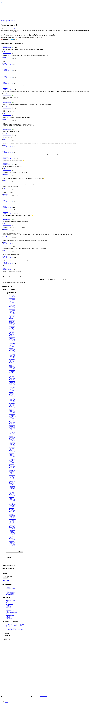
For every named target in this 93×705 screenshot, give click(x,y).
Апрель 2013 (12, 451)
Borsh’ (4, 206)
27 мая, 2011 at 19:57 (7, 251)
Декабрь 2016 (12, 398)
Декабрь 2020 (12, 339)
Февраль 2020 (12, 351)
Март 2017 (11, 394)
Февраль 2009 (12, 512)
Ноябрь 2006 (12, 545)
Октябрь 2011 (12, 473)
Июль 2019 (11, 360)
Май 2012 (11, 465)
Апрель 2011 (12, 481)
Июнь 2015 (11, 420)
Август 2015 (12, 417)
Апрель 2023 (12, 305)
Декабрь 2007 (12, 530)
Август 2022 (12, 315)
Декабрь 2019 (12, 354)
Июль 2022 (11, 316)
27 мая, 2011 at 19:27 (7, 77)
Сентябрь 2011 (12, 475)
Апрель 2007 (12, 539)
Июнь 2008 (11, 522)
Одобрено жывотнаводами (12, 612)
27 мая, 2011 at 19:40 (7, 152)
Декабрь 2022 (12, 310)
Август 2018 (12, 373)
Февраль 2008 (12, 527)
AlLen (4, 51)
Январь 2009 (12, 514)
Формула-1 (8, 617)
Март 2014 (11, 438)
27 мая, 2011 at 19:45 (7, 189)
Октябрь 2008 (12, 517)
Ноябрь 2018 (12, 370)
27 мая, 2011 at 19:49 (7, 225)
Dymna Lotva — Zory (11, 626)
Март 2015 (11, 423)
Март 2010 (11, 497)
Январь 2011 (12, 484)
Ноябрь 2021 (12, 326)
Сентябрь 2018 (12, 372)
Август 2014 (12, 432)
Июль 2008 (11, 521)
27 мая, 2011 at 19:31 (7, 115)
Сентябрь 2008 (12, 519)
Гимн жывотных (10, 593)
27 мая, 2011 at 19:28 (7, 89)
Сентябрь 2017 (12, 387)
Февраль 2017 (12, 395)
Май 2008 (11, 523)
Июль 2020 (11, 345)
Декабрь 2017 (12, 383)
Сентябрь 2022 (12, 313)
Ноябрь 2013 (12, 443)
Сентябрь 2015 (12, 416)
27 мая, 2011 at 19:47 (7, 219)
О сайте (8, 589)
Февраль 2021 (12, 337)
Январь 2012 (12, 470)
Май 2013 (11, 450)
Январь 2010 (12, 499)
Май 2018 (11, 377)
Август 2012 (12, 461)
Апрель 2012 (12, 466)
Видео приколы (9, 604)
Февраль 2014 (12, 439)
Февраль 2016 (12, 410)
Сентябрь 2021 (12, 328)
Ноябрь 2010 (12, 487)
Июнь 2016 (11, 405)
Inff (14, 28)
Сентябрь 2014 (12, 431)
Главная (8, 587)
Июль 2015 (11, 418)
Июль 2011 (11, 477)
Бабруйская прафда (10, 600)
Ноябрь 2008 (12, 516)
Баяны (7, 601)
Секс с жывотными (10, 613)
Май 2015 (11, 421)
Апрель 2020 (12, 349)
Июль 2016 (11, 404)
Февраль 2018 (12, 381)
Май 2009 (11, 509)
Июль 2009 (11, 506)
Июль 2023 (11, 301)
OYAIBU (5, 46)
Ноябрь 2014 (12, 428)
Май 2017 (11, 392)
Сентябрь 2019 (12, 357)
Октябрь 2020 (12, 342)
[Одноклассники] (16, 40)
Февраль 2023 (12, 307)
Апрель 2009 (12, 510)
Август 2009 (12, 505)
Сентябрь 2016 (12, 401)
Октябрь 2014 (12, 429)
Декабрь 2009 (12, 500)
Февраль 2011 (12, 483)
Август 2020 (12, 344)
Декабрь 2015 (12, 412)
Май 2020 (11, 348)
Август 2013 (12, 447)
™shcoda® (5, 157)
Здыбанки (8, 606)
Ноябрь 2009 (12, 501)
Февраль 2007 (12, 542)
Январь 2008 (12, 528)
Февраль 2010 (12, 498)
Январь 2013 (12, 455)
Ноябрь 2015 (12, 414)
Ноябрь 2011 (12, 472)
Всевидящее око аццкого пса (8, 20)
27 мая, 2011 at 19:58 (7, 263)
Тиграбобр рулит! (10, 615)
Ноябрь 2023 (12, 296)
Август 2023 (12, 300)
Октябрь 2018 (12, 371)
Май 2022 (11, 318)
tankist (4, 63)
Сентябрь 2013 (12, 445)
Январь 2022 (12, 323)
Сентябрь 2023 (12, 299)
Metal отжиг (9, 618)
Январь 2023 (12, 309)
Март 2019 (11, 365)
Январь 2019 (12, 367)
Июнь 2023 (11, 302)
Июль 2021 (11, 331)
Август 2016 (12, 403)
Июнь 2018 (11, 376)
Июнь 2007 (11, 537)
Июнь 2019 (11, 361)
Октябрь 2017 (12, 385)
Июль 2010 (11, 492)
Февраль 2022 (12, 322)
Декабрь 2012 (12, 456)
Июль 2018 (11, 374)
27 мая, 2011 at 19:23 (7, 47)
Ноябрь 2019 (12, 355)
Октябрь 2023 (12, 298)
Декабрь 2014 (12, 427)
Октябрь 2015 (12, 415)
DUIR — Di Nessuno (10, 628)
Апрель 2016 (12, 407)
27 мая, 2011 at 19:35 (7, 135)
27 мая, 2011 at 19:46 (7, 201)
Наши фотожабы (10, 610)
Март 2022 (11, 321)
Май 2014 (11, 436)
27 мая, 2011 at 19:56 (7, 243)
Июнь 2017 (11, 390)
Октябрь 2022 (12, 312)
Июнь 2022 (11, 317)
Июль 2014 (11, 433)
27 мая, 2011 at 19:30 (7, 108)
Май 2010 (11, 494)
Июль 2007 (11, 536)
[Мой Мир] (15, 40)
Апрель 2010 (12, 495)
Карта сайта (9, 591)
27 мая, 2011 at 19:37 (7, 146)
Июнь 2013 (11, 449)
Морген (8, 608)
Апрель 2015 (12, 422)
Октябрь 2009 (12, 503)
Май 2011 (11, 480)
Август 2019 (12, 359)
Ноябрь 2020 (12, 340)
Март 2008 (11, 526)
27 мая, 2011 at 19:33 (7, 120)
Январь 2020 (12, 353)
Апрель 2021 (12, 334)
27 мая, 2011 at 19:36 (7, 140)
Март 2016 (11, 409)
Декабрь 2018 (12, 368)
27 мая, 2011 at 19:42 (7, 164)
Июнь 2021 (11, 332)
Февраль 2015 (12, 425)
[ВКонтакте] (10, 40)
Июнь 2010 (11, 493)
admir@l (5, 57)
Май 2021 (11, 333)
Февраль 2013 (12, 454)
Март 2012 (11, 467)
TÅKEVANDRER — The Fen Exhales (14, 629)
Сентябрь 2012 (12, 460)
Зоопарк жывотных (10, 592)
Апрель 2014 (12, 437)
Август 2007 (12, 534)
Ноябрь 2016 (12, 399)
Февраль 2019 (12, 366)
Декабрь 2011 (12, 471)
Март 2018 (11, 379)
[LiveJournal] (13, 40)
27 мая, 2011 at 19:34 (7, 129)
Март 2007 (11, 541)
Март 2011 (11, 482)
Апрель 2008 (12, 525)
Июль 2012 (11, 462)
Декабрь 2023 (12, 295)
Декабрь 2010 (12, 486)
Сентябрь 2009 (12, 504)
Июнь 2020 (11, 346)
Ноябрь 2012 (12, 458)
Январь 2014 (12, 440)
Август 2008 (12, 520)
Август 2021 (12, 329)
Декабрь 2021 (12, 324)
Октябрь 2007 (12, 532)
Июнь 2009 (11, 508)
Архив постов (43, 696)
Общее (7, 611)
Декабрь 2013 (12, 442)
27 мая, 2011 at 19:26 (7, 70)
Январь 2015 (12, 426)
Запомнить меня (8, 576)
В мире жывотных (10, 602)
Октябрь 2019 (12, 356)
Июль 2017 (11, 389)
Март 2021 (11, 335)
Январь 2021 (12, 338)
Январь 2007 (12, 543)
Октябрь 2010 (12, 488)
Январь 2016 (12, 411)
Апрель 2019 (12, 364)
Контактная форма (10, 588)
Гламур (7, 605)
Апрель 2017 (12, 393)
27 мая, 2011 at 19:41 (7, 158)
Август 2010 (12, 491)
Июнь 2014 (11, 434)
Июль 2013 (11, 448)
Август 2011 (11, 476)
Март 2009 (11, 511)
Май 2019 (11, 362)
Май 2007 (11, 538)
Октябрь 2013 (12, 444)
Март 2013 (11, 453)
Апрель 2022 (12, 320)
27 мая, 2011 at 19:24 (7, 64)
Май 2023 (11, 304)
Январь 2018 (12, 382)
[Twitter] (12, 40)
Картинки (8, 607)
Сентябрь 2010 (12, 489)
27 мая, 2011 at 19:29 (7, 95)
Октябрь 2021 (12, 327)
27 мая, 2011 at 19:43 (7, 175)
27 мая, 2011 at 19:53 (7, 237)
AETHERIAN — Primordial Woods (14, 625)
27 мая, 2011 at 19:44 (7, 181)
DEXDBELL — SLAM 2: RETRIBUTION (15, 624)
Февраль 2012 (12, 469)
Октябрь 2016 (12, 400)
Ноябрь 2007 (12, 531)
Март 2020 (11, 350)
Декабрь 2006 (12, 544)
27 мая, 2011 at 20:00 (7, 269)
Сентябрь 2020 (12, 343)
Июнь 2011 (11, 478)
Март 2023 (11, 306)
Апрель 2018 (12, 378)
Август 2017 (12, 388)
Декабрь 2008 (12, 515)
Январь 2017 (12, 396)
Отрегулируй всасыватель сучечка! (9, 21)
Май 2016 (11, 406)
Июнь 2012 (11, 464)
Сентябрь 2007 (12, 533)
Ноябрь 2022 (12, 311)
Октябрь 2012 (12, 459)
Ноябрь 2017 (12, 384)
